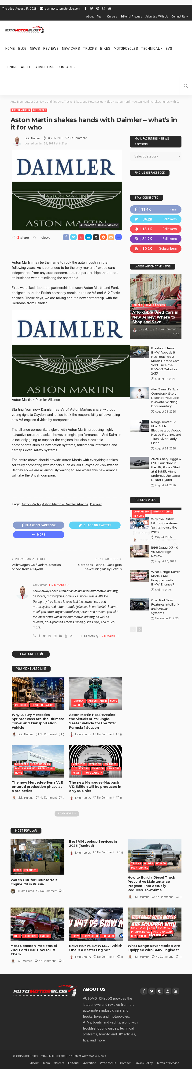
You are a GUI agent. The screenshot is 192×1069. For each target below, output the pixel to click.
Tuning (11, 67)
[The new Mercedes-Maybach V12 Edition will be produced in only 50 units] (95, 761)
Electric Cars (40, 764)
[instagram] (155, 239)
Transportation (42, 705)
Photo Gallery (92, 773)
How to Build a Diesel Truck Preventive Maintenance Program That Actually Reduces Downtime (151, 883)
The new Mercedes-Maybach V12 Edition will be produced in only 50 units (95, 786)
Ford (17, 936)
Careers (112, 16)
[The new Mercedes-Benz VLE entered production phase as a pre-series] (38, 761)
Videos (143, 936)
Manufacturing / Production (34, 768)
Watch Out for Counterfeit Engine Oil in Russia (34, 882)
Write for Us (108, 1063)
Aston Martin (21, 110)
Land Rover (138, 927)
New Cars (71, 48)
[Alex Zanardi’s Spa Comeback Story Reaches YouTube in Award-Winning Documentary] (139, 393)
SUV (133, 936)
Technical (150, 48)
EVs (169, 48)
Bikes (105, 48)
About (90, 16)
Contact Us (178, 16)
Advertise (44, 67)
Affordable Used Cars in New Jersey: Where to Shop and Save (155, 317)
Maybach (98, 768)
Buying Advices (155, 305)
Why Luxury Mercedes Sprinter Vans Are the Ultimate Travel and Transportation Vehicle (38, 721)
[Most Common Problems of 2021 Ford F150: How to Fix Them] (37, 924)
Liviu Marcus (33, 138)
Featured (110, 764)
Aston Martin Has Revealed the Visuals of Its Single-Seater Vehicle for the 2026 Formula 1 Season (93, 721)
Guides (137, 305)
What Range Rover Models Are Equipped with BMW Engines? (154, 948)
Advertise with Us (156, 16)
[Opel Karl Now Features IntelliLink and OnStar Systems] (139, 648)
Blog (22, 48)
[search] (186, 86)
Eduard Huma (25, 891)
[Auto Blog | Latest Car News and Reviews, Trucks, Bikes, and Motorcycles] (45, 990)
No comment (78, 138)
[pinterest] (155, 229)
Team (100, 16)
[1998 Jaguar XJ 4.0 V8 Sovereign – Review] (139, 596)
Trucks (90, 48)
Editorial (73, 1063)
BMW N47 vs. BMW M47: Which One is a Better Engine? (95, 948)
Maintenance (139, 867)
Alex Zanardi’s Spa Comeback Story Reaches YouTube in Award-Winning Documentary (165, 397)
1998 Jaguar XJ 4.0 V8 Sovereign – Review (164, 596)
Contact (65, 67)
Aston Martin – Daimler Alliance (65, 504)
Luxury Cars (81, 768)
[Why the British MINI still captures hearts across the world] (139, 567)
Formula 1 (79, 701)
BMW (76, 936)
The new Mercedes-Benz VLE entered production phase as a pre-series (37, 786)
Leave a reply (29, 654)
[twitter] (155, 219)
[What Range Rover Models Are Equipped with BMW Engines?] (139, 620)
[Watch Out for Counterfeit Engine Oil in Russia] (37, 857)
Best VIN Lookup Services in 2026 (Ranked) (148, 532)
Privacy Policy (144, 1063)
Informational (162, 516)
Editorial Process (131, 16)
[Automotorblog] (24, 30)
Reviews (51, 48)
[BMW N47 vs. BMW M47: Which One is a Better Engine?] (96, 924)
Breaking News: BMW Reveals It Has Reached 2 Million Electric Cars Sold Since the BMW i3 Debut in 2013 (165, 360)
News (35, 48)
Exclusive (95, 764)
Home (10, 48)
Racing (77, 705)
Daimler (95, 504)
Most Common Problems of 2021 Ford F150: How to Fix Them (34, 950)
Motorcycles (126, 48)
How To (161, 863)
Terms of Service (168, 1063)
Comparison (141, 516)
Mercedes (39, 110)
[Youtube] (155, 249)
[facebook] (155, 209)
